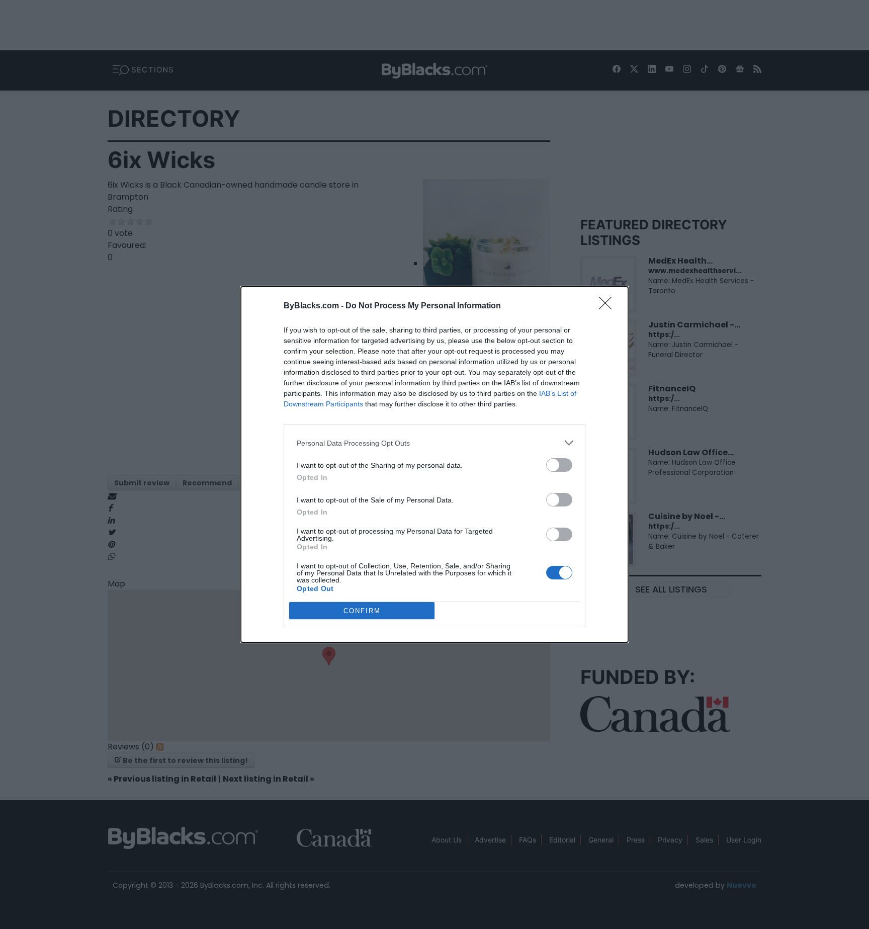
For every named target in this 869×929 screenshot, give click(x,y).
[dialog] (434, 464)
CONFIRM (362, 611)
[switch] (559, 465)
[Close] (608, 306)
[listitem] (434, 443)
